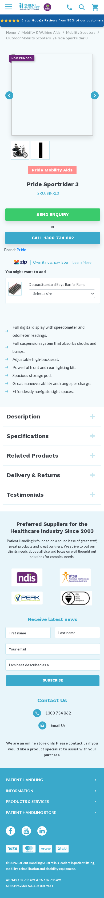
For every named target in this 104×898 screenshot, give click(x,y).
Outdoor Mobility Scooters (28, 38)
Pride (21, 249)
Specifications (28, 436)
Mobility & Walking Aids (41, 32)
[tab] (52, 416)
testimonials (25, 494)
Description (23, 416)
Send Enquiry (53, 214)
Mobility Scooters (80, 32)
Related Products (32, 455)
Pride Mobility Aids (52, 170)
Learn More (82, 262)
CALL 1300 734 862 (53, 237)
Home (11, 32)
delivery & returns (33, 475)
